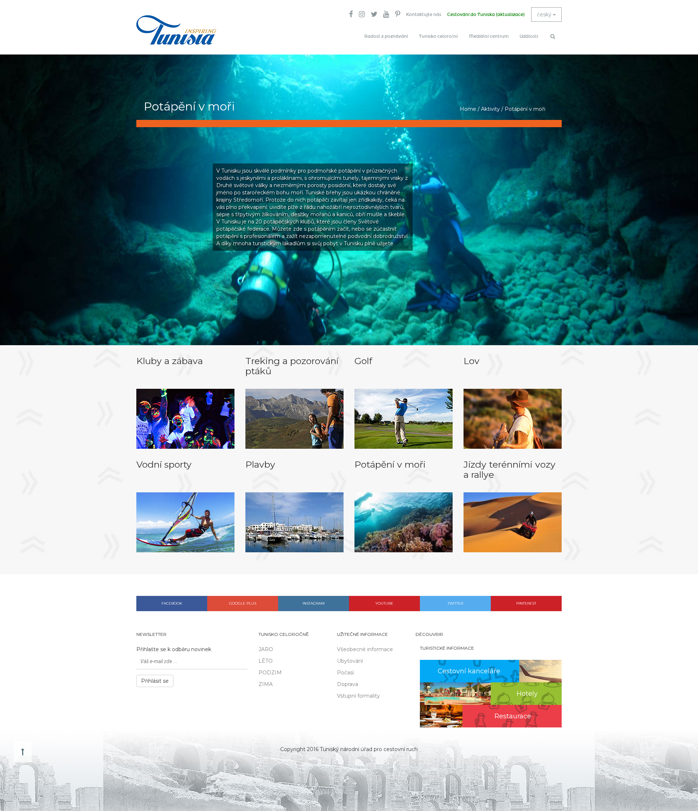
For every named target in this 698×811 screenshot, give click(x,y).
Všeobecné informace (365, 649)
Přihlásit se (155, 681)
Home (468, 109)
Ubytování (350, 661)
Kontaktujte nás (423, 14)
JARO (265, 649)
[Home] (176, 30)
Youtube (384, 603)
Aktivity (490, 109)
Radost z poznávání (386, 36)
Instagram (313, 603)
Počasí (345, 672)
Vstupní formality (358, 696)
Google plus (242, 603)
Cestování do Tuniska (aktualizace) (486, 14)
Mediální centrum (489, 36)
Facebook (171, 603)
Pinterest (526, 603)
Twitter (455, 603)
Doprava (347, 684)
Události (529, 36)
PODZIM (270, 672)
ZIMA (265, 684)
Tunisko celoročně (438, 36)
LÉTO (265, 661)
